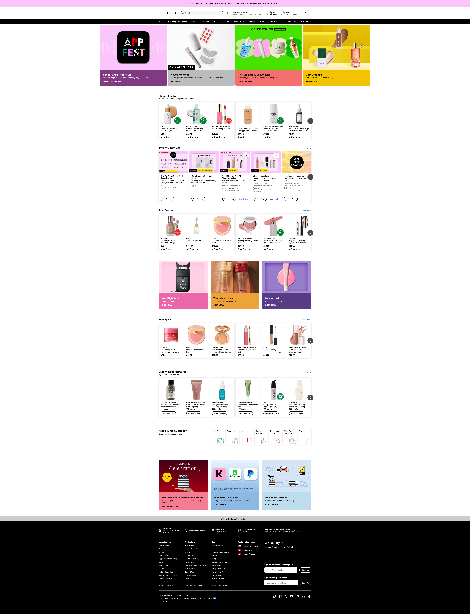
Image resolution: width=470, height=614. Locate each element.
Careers (161, 552)
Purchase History (190, 559)
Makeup (195, 21)
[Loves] (304, 13)
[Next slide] (310, 121)
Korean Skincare (259, 432)
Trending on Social (274, 432)
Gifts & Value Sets (277, 21)
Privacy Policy (163, 598)
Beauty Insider (190, 545)
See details (243, 199)
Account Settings (190, 562)
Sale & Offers (306, 21)
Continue (305, 570)
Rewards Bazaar (190, 575)
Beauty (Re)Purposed (166, 582)
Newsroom (162, 549)
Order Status (189, 555)
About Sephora (164, 545)
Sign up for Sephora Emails (275, 578)
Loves (187, 578)
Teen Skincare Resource (290, 432)
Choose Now (290, 199)
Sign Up (305, 583)
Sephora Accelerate (165, 578)
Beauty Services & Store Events (195, 565)
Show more (307, 210)
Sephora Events (164, 565)
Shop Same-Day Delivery (193, 585)
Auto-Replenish (190, 569)
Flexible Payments (218, 578)
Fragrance (218, 21)
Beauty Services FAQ (218, 569)
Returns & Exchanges (219, 549)
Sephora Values (164, 555)
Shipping (214, 555)
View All (308, 372)
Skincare (206, 21)
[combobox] (202, 13)
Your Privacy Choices (205, 598)
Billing (214, 559)
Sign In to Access (168, 413)
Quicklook (170, 122)
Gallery (187, 552)
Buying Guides (216, 565)
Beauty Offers (189, 572)
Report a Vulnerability (166, 585)
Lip (242, 431)
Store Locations (217, 575)
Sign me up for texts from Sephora (278, 565)
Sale (300, 431)
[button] (171, 397)
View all (308, 148)
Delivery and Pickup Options (221, 552)
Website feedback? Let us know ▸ (235, 519)
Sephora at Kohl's (217, 572)
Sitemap (193, 598)
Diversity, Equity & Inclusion (168, 575)
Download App (167, 199)
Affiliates (161, 562)
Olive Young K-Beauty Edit (177, 21)
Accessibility (216, 582)
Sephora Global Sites (166, 572)
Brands (262, 21)
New (160, 21)
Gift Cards (292, 21)
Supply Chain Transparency (168, 559)
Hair (228, 21)
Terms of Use (174, 598)
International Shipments (219, 562)
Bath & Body (239, 21)
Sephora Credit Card (192, 549)
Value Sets (216, 431)
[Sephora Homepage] (168, 13)
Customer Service (217, 545)
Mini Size (251, 21)
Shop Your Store (190, 582)
